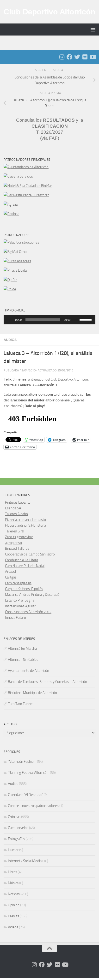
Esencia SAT (14, 508)
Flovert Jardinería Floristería (25, 525)
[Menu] (93, 30)
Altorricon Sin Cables (23, 659)
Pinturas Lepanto (18, 502)
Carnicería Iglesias (18, 583)
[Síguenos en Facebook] (69, 57)
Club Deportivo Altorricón (49, 11)
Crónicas (14, 817)
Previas (13, 916)
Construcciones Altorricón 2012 (28, 612)
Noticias (14, 894)
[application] (49, 319)
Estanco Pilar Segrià (19, 600)
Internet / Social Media (25, 861)
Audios (10, 340)
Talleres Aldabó (16, 514)
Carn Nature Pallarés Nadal (24, 566)
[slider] (86, 319)
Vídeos (13, 927)
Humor (13, 850)
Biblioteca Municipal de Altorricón (32, 693)
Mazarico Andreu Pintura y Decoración (33, 594)
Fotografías (16, 839)
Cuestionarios (18, 828)
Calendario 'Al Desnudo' (25, 795)
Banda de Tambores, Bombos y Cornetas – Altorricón (47, 682)
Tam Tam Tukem (20, 704)
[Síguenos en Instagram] (62, 57)
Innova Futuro (15, 617)
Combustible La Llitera (21, 560)
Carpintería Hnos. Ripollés (24, 589)
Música (13, 883)
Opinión (13, 905)
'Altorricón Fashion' (22, 761)
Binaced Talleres (17, 548)
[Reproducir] (9, 319)
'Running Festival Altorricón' (28, 772)
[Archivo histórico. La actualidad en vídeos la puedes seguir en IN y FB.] (92, 57)
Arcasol (10, 571)
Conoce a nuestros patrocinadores (33, 806)
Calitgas (11, 577)
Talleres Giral (14, 531)
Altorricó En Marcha (22, 648)
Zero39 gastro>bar (19, 537)
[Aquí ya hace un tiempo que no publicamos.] (77, 57)
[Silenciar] (75, 319)
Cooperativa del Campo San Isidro (30, 554)
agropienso (13, 543)
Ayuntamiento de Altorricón (28, 670)
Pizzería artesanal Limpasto (25, 520)
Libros (12, 872)
